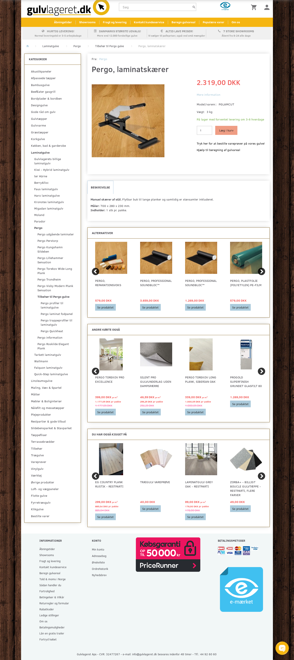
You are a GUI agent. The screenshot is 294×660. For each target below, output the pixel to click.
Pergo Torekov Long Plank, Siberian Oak (200, 379)
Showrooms (87, 22)
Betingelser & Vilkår (51, 597)
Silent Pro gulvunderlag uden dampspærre (155, 381)
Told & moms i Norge (52, 579)
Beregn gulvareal (183, 22)
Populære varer (213, 22)
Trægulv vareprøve (155, 482)
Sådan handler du (50, 585)
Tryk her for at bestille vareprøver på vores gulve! (231, 143)
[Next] (261, 271)
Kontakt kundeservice (149, 22)
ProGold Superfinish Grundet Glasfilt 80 (246, 381)
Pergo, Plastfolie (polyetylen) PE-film (246, 283)
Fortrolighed (46, 591)
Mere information (208, 95)
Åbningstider (63, 22)
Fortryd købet (48, 639)
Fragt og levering (115, 22)
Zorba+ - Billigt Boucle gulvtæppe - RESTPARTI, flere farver (245, 488)
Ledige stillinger (49, 615)
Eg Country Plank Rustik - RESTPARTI (109, 484)
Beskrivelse (100, 187)
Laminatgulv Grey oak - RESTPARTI (199, 484)
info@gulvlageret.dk (144, 654)
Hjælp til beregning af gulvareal (218, 150)
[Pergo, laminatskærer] (128, 121)
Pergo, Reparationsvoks (108, 283)
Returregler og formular (54, 603)
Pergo (103, 59)
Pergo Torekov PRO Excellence (109, 379)
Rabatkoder (46, 609)
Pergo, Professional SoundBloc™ (156, 283)
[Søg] (194, 7)
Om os (236, 22)
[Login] (267, 7)
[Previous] (95, 271)
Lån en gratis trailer (51, 633)
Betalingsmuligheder (52, 627)
